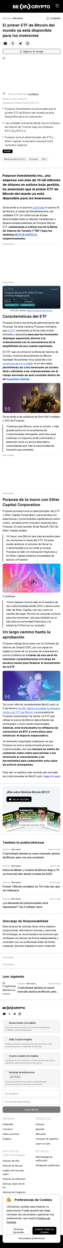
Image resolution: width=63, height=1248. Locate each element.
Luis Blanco (33, 94)
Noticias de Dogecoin (14, 1192)
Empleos (7, 1138)
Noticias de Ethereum (14, 1178)
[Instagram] (27, 43)
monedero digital (17, 379)
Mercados (18, 18)
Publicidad (8, 1124)
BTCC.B (20, 234)
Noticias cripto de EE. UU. (14, 1185)
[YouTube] (5, 43)
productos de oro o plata (17, 363)
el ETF (12, 330)
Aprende (40, 1129)
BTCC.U (32, 234)
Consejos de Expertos (47, 1138)
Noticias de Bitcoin (13, 1165)
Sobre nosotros (11, 1133)
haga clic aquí (51, 776)
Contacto (8, 1129)
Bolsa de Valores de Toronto (39, 310)
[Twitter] (13, 43)
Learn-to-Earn (43, 1143)
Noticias (7, 18)
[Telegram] (20, 43)
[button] (31, 1026)
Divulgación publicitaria (48, 1165)
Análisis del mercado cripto (13, 1172)
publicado (38, 207)
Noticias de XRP (11, 1160)
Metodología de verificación (44, 1158)
